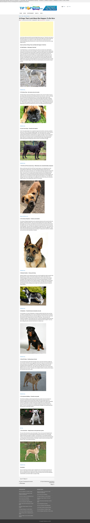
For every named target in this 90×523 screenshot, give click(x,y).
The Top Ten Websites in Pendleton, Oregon (25, 491)
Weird (24, 13)
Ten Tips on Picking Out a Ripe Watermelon (25, 501)
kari (20, 20)
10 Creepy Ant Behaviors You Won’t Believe (25, 509)
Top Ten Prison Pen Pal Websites (42, 494)
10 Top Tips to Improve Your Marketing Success (26, 496)
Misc (41, 13)
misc (44, 20)
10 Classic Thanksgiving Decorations (26, 481)
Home (21, 13)
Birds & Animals (26, 16)
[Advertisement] (36, 29)
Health (36, 13)
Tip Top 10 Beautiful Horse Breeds (42, 503)
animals (41, 20)
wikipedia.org (22, 89)
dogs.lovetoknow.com (24, 216)
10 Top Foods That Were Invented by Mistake (44, 507)
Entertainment (30, 13)
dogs (42, 20)
